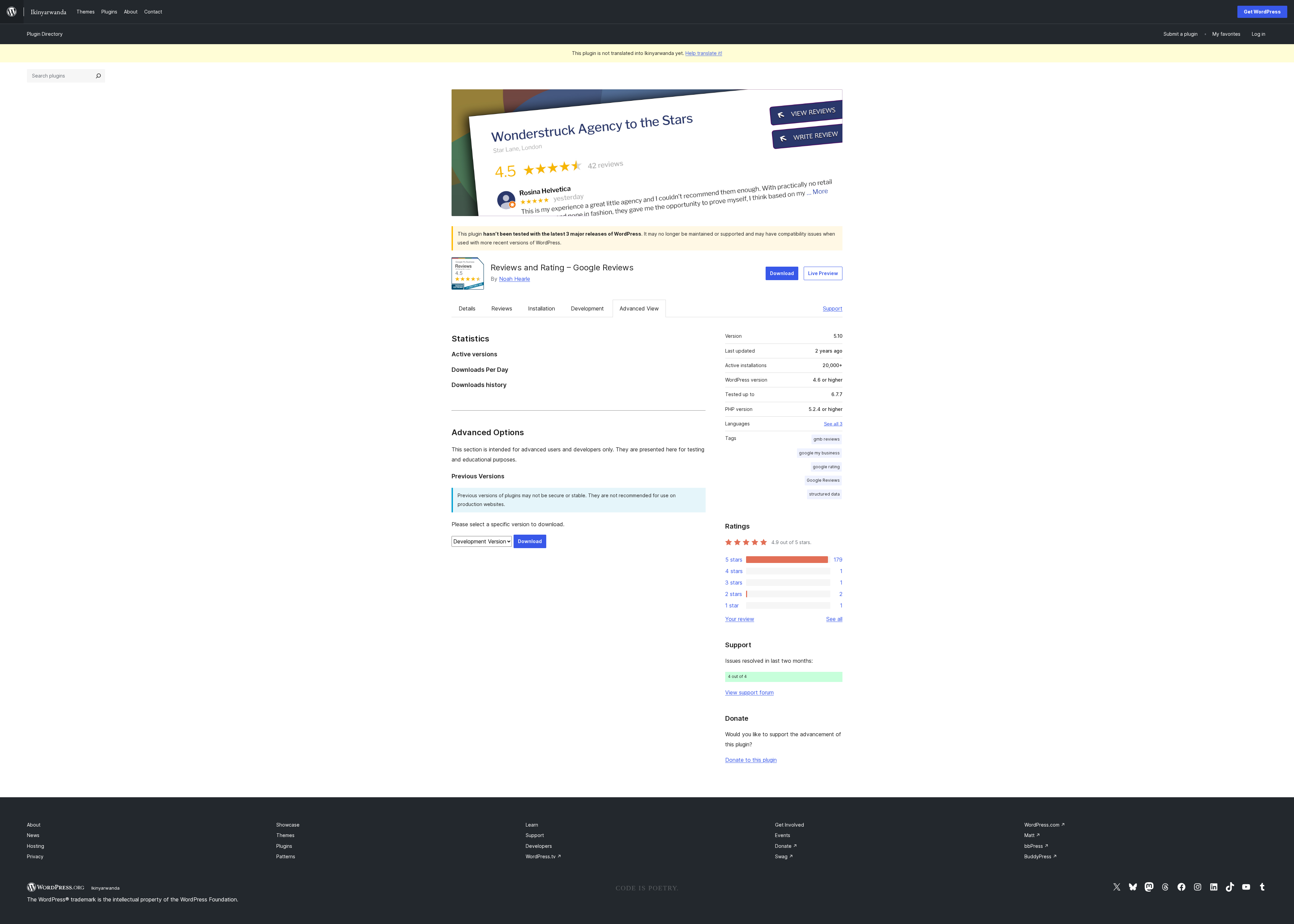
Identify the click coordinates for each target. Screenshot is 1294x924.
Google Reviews (823, 480)
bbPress (1036, 846)
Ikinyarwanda (105, 888)
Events (782, 835)
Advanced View (639, 308)
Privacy (35, 856)
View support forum (749, 692)
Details (467, 308)
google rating (826, 466)
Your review (739, 619)
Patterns (285, 856)
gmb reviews (826, 439)
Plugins (284, 846)
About (33, 825)
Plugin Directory (45, 34)
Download (782, 273)
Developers (539, 846)
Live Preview (823, 273)
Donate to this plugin (751, 759)
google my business (819, 452)
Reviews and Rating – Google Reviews (562, 267)
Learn (532, 825)
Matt (1032, 835)
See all (834, 619)
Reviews (501, 308)
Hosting (35, 846)
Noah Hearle (514, 278)
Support (832, 308)
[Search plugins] (98, 76)
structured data (824, 494)
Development (587, 308)
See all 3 (833, 423)
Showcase (288, 825)
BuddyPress (1040, 856)
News (33, 835)
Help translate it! (703, 53)
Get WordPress (1262, 11)
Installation (541, 308)
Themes (285, 835)
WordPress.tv (543, 856)
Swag (784, 856)
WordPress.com (1044, 825)
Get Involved (789, 825)
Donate (786, 846)
